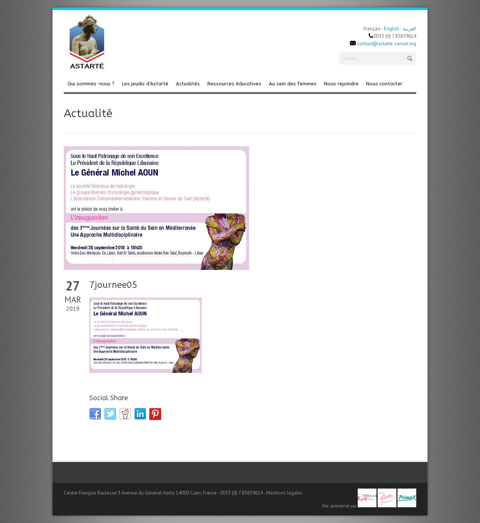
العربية (409, 28)
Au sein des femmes (292, 83)
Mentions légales (284, 493)
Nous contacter (384, 83)
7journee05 (113, 285)
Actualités (188, 83)
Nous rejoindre (341, 83)
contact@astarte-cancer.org (386, 43)
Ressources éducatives (234, 83)
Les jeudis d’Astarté (145, 83)
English (391, 28)
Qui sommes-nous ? (91, 83)
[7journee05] (240, 208)
